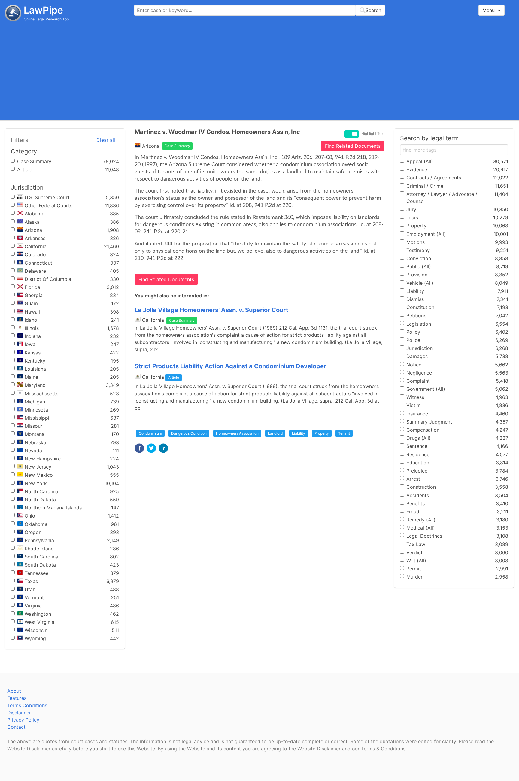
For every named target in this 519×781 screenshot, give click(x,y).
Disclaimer (19, 713)
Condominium (150, 433)
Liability (298, 433)
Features (16, 698)
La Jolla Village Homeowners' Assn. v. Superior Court (211, 310)
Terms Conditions (27, 705)
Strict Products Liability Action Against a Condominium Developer (230, 366)
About (14, 691)
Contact (16, 727)
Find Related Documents (353, 146)
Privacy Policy (23, 720)
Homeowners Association (237, 433)
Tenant (344, 433)
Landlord (275, 433)
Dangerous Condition (189, 433)
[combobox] (259, 10)
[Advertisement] (259, 71)
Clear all (105, 140)
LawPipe (43, 10)
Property (321, 433)
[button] (139, 448)
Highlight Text (372, 134)
